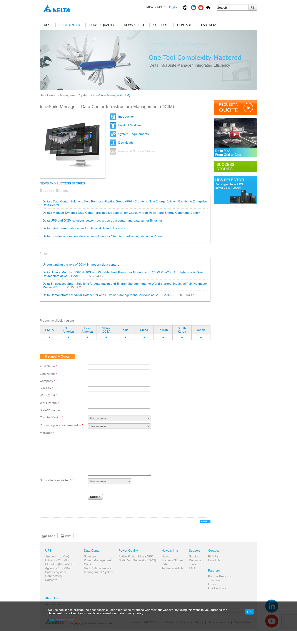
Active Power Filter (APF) (136, 556)
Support (160, 25)
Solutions (90, 556)
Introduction (126, 116)
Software (51, 580)
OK (249, 612)
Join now (214, 580)
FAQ (192, 568)
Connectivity (53, 576)
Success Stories (173, 560)
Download (196, 560)
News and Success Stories (136, 151)
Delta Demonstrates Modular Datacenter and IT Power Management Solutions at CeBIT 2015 (107, 295)
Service (194, 556)
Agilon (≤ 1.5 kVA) (57, 568)
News (165, 556)
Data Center (69, 25)
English (161, 7)
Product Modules (129, 125)
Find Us (213, 556)
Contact (184, 25)
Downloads (125, 142)
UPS (47, 25)
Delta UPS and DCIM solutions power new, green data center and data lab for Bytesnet (102, 220)
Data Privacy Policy (60, 619)
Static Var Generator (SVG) (137, 560)
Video (165, 564)
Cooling (89, 564)
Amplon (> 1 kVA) (57, 556)
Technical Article (173, 568)
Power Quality (102, 25)
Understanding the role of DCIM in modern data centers (81, 264)
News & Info (134, 25)
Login (212, 584)
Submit (95, 496)
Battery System (55, 572)
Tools (192, 564)
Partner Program (219, 576)
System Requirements (133, 134)
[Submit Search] (253, 7)
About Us (51, 598)
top (205, 521)
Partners (209, 25)
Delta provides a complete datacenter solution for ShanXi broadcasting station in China (102, 236)
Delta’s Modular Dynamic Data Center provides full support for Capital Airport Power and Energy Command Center (121, 212)
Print (67, 535)
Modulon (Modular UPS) (61, 564)
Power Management (98, 560)
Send (51, 535)
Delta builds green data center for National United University (84, 228)
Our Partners (217, 588)
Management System (74, 95)
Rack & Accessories (97, 568)
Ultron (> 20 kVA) (57, 560)
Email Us (214, 560)
